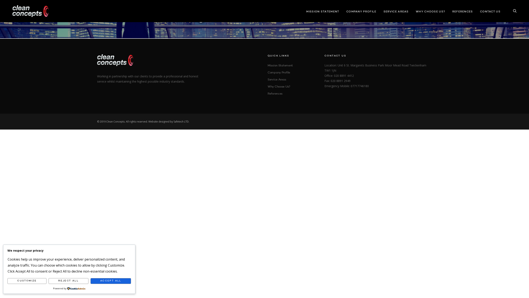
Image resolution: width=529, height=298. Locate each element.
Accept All (110, 281)
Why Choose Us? (430, 11)
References (462, 11)
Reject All (68, 281)
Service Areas (396, 11)
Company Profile (361, 11)
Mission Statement (322, 11)
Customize (27, 281)
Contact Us (490, 11)
